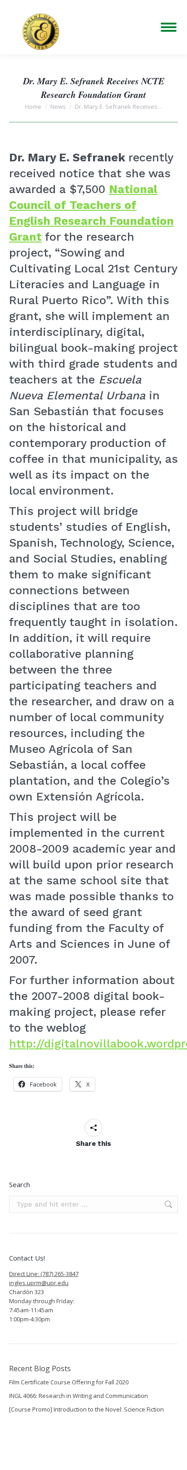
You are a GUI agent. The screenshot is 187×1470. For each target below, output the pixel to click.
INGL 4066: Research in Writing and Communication (78, 1396)
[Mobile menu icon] (168, 27)
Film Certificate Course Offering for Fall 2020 (68, 1382)
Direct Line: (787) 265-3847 (44, 1274)
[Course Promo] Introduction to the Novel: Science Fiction (86, 1409)
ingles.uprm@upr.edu (39, 1283)
